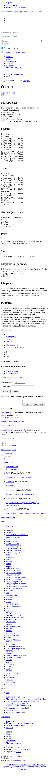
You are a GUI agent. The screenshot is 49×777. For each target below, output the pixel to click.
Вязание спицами (13, 712)
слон (8, 662)
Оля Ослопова (12, 644)
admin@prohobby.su (20, 749)
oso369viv (10, 482)
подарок (9, 651)
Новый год (10, 633)
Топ (7, 693)
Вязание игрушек (8, 93)
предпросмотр (39, 404)
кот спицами (11, 595)
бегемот (9, 532)
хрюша (9, 675)
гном (8, 555)
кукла (8, 602)
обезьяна (9, 637)
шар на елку (11, 682)
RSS (3, 458)
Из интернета (12, 373)
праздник (10, 653)
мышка (9, 631)
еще (7, 70)
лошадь (9, 613)
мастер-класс (11, 619)
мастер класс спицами (15, 617)
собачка (9, 666)
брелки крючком (13, 537)
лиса (8, 608)
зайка (8, 564)
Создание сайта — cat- (12, 756)
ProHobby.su (6, 413)
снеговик (10, 664)
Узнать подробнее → (10, 417)
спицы (9, 671)
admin (8, 490)
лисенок (9, 610)
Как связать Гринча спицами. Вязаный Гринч (25, 513)
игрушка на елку (13, 575)
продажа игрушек (13, 657)
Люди (8, 738)
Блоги (8, 59)
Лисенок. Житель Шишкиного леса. (21, 494)
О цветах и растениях (15, 708)
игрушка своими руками (16, 577)
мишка (9, 624)
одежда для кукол (13, 639)
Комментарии (12, 467)
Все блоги (5, 717)
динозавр (10, 557)
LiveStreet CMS (19, 760)
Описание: (5, 387)
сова (8, 669)
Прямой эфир (7, 462)
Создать (26, 81)
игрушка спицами (13, 579)
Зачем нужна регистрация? (12, 421)
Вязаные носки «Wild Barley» (18, 477)
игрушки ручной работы (16, 584)
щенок (9, 684)
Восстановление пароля (16, 7)
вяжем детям (11, 541)
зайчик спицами (13, 568)
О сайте (9, 63)
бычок (8, 539)
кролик (9, 597)
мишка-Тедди (12, 628)
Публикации (11, 469)
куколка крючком (13, 606)
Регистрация (11, 5)
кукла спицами (12, 604)
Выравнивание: (7, 382)
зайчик (9, 566)
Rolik (8, 473)
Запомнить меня (11, 48)
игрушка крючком (13, 573)
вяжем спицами (12, 544)
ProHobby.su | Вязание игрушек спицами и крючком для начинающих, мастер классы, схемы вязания (24, 766)
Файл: (3, 378)
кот (7, 593)
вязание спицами (13, 550)
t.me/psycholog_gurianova (11, 430)
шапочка (9, 680)
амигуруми (11, 337)
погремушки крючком (15, 648)
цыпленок (10, 677)
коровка (9, 590)
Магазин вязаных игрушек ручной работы (24, 699)
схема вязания (12, 673)
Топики (9, 57)
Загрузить (6, 391)
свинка (9, 660)
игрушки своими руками (16, 586)
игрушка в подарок (14, 570)
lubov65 (16, 345)
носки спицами (12, 635)
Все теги (9, 526)
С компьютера (12, 371)
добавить (27, 404)
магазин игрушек (13, 615)
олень (9, 339)
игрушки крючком (14, 581)
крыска (9, 599)
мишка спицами (13, 626)
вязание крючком (13, 548)
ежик (8, 559)
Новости (9, 710)
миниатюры (12, 341)
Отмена (15, 391)
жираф (9, 561)
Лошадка (10, 486)
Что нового (11, 61)
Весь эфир (5, 517)
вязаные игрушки (13, 552)
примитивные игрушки (16, 655)
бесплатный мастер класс (17, 535)
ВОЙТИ (9, 3)
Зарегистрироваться (14, 74)
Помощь (9, 65)
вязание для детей (13, 546)
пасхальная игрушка (14, 646)
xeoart (12, 758)
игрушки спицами (14, 588)
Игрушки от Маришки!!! (16, 706)
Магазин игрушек (13, 68)
